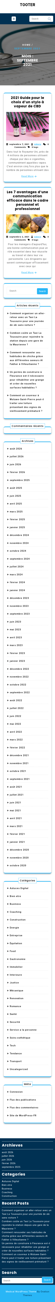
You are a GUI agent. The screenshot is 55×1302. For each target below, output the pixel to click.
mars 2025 (16, 511)
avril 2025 (16, 503)
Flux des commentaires (24, 1107)
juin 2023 (15, 621)
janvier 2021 (17, 842)
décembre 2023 (19, 598)
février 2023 (17, 653)
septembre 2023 (20, 613)
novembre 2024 (19, 543)
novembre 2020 (19, 857)
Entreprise (16, 935)
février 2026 (17, 472)
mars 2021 (16, 826)
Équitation (16, 943)
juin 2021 (15, 802)
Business (15, 904)
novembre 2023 (19, 606)
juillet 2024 (17, 566)
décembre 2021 (19, 755)
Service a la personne (23, 1029)
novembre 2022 (19, 676)
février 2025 (17, 519)
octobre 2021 (18, 771)
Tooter (27, 5)
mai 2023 (15, 629)
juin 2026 (15, 464)
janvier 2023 (17, 661)
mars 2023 (16, 645)
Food (13, 951)
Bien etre (15, 896)
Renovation (17, 998)
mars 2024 (16, 574)
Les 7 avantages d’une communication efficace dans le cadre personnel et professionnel (27, 200)
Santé (13, 1014)
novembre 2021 (19, 763)
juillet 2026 (17, 456)
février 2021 (17, 834)
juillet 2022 (17, 708)
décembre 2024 (19, 535)
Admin (37, 144)
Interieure (16, 974)
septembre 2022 (20, 692)
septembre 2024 (20, 558)
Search (49, 20)
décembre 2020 (19, 849)
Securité (15, 1022)
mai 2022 (15, 724)
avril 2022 (16, 731)
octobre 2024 (18, 551)
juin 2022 (15, 716)
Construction (18, 919)
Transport (16, 1061)
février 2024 (17, 582)
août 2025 (16, 488)
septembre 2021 (20, 779)
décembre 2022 (19, 669)
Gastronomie (18, 959)
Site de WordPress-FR (23, 1115)
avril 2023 (16, 637)
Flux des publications (23, 1099)
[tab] (14, 18)
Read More (27, 176)
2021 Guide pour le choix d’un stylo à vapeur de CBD (27, 102)
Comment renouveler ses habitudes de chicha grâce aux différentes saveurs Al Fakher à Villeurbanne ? (25, 1236)
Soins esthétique (20, 1037)
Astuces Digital (19, 888)
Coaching (15, 912)
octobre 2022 (18, 684)
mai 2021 (15, 810)
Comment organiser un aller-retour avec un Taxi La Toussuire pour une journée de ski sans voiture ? (26, 1214)
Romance (15, 1006)
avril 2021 (16, 818)
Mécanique (16, 990)
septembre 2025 (20, 480)
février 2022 (17, 747)
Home (26, 45)
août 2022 (16, 700)
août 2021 (16, 786)
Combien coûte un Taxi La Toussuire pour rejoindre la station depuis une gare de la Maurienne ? (26, 1225)
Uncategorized (19, 1069)
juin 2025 (15, 496)
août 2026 (16, 448)
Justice (14, 982)
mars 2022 (16, 739)
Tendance (16, 1053)
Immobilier (16, 967)
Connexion (16, 1091)
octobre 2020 (18, 865)
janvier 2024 (17, 590)
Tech (13, 1045)
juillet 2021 (17, 794)
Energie (14, 927)
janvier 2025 (17, 527)
